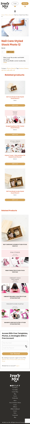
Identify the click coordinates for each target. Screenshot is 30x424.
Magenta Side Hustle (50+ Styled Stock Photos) (15, 323)
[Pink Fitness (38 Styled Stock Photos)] (15, 259)
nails (8, 70)
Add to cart (10, 52)
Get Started (15, 354)
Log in (17, 365)
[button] (26, 21)
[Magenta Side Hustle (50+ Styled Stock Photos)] (15, 311)
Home (2, 15)
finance (26, 68)
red (14, 70)
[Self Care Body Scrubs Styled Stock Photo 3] (15, 228)
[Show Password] (26, 347)
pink (11, 70)
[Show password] (26, 346)
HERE (5, 62)
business (21, 68)
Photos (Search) (9, 15)
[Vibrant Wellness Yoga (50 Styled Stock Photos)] (15, 285)
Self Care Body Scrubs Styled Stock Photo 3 (15, 245)
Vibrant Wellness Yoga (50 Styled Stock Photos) (15, 297)
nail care (3, 70)
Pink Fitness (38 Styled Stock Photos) (15, 271)
